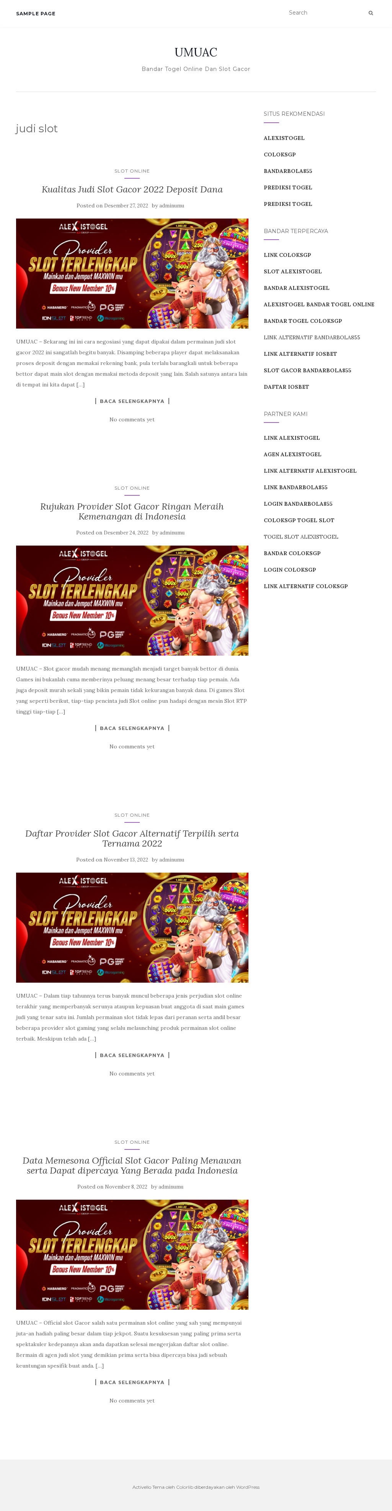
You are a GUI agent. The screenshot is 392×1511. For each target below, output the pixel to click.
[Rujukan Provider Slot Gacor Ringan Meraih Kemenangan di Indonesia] (132, 600)
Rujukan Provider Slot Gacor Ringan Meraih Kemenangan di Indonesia (132, 511)
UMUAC (196, 52)
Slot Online (132, 171)
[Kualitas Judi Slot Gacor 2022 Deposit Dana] (132, 273)
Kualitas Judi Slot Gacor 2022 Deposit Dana (132, 189)
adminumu (171, 205)
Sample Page (36, 13)
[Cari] (371, 13)
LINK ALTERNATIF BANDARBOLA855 (312, 337)
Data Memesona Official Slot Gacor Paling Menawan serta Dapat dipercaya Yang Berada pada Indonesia (132, 1165)
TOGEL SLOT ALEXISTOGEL (301, 536)
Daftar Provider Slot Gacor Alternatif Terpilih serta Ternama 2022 (132, 838)
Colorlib (184, 1487)
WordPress (248, 1487)
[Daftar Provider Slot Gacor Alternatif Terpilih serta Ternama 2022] (132, 927)
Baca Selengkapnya (132, 401)
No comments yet (132, 419)
